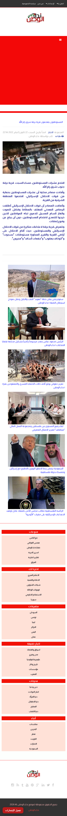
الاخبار (50, 132)
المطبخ (34, 706)
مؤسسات (33, 669)
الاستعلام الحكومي (33, 595)
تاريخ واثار (33, 664)
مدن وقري (33, 654)
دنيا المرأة (33, 697)
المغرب (34, 674)
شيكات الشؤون (33, 585)
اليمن (33, 632)
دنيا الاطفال (33, 702)
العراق (33, 562)
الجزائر (33, 627)
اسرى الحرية (33, 552)
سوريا (33, 599)
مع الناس (33, 538)
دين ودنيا (34, 687)
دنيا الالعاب (33, 711)
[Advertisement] (33, 69)
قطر (33, 734)
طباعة (58, 136)
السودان (33, 612)
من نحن (40, 4)
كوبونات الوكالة (33, 590)
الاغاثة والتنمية (33, 580)
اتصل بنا (61, 4)
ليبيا (33, 622)
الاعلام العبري (33, 575)
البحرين (33, 729)
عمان (33, 637)
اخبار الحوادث (33, 692)
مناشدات (33, 724)
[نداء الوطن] (33, 773)
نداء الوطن (33, 810)
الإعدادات (50, 4)
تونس (33, 617)
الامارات (33, 744)
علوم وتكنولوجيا (33, 659)
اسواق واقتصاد (33, 650)
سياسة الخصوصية (29, 4)
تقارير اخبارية (33, 557)
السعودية (33, 749)
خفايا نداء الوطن (33, 547)
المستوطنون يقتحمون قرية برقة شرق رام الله (41, 122)
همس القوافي (33, 543)
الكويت (34, 739)
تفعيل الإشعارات (13, 810)
